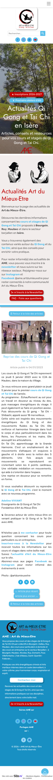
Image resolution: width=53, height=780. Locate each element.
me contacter (30, 532)
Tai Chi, (26, 489)
